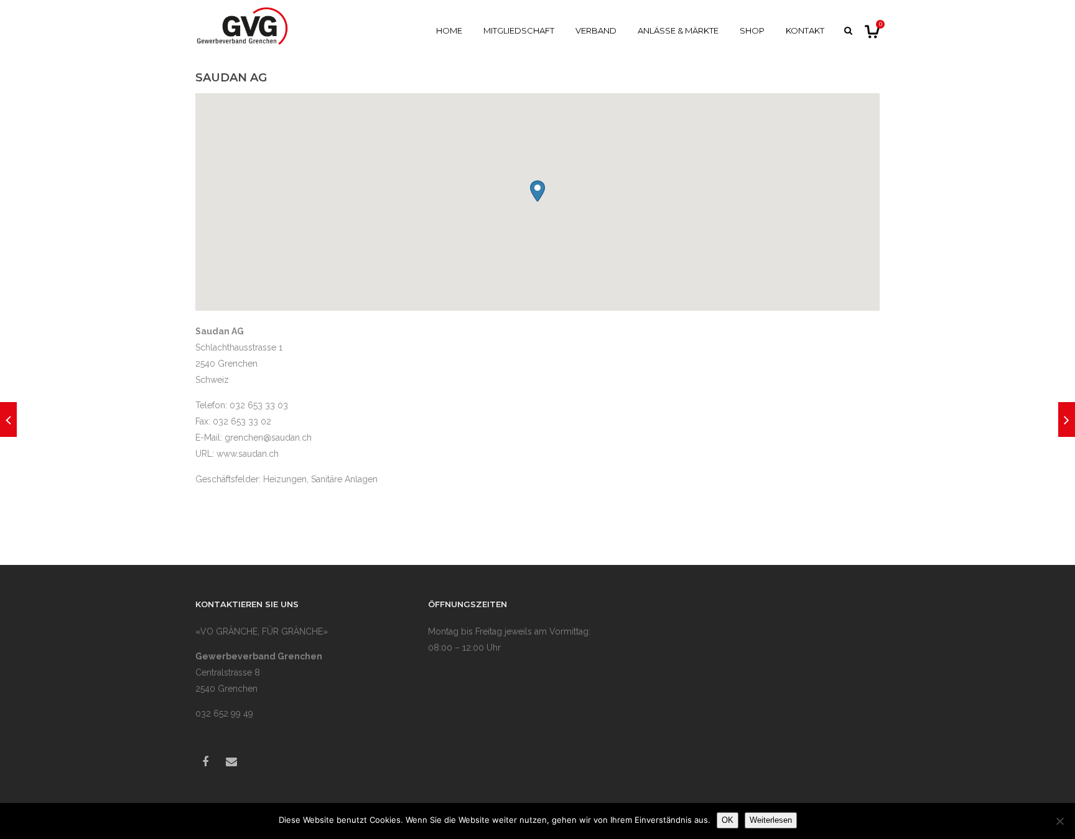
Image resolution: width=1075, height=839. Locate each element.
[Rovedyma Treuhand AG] (8, 419)
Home (449, 30)
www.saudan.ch (247, 454)
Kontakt (805, 30)
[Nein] (1059, 821)
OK (727, 820)
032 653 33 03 (259, 405)
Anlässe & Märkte (678, 30)
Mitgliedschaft (518, 30)
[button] (537, 191)
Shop (752, 30)
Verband (596, 30)
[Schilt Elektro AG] (1066, 419)
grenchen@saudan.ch (268, 437)
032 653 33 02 (242, 421)
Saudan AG (231, 78)
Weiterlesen (771, 820)
